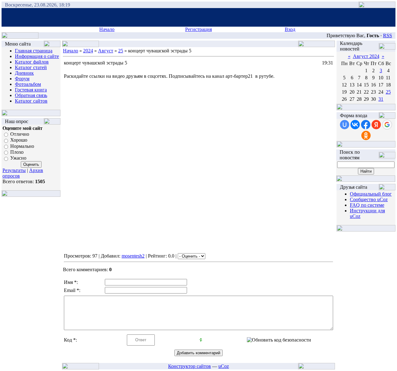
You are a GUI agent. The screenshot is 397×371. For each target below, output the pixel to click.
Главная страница (33, 50)
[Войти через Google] (387, 125)
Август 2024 (366, 56)
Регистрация (198, 29)
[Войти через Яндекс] (376, 124)
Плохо (17, 152)
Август (105, 50)
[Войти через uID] (344, 124)
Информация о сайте (37, 56)
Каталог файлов (32, 61)
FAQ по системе (367, 205)
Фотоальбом (28, 84)
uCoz (223, 366)
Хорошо (18, 140)
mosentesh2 (133, 255)
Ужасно (18, 158)
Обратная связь (31, 95)
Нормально (22, 146)
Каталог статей (31, 67)
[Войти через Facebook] (365, 124)
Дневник (24, 73)
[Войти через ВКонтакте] (355, 124)
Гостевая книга (31, 89)
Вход (290, 29)
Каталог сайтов (31, 101)
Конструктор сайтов (189, 366)
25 (120, 50)
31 (380, 99)
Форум (22, 78)
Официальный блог (371, 194)
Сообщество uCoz (369, 199)
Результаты (14, 170)
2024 (88, 50)
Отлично (19, 134)
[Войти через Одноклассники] (366, 135)
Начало (106, 29)
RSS (387, 35)
